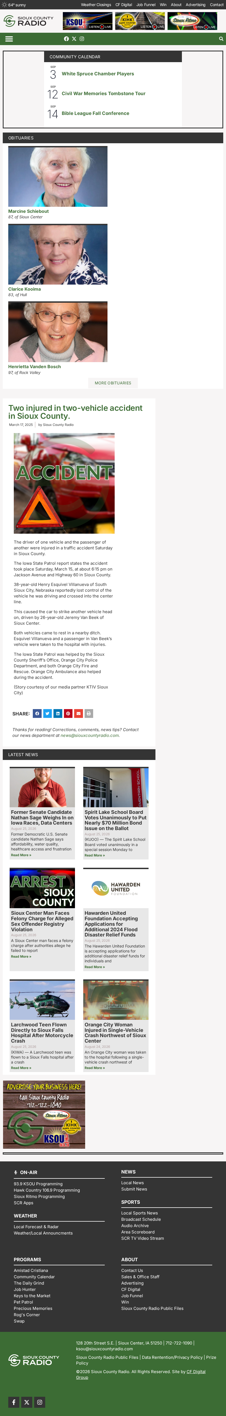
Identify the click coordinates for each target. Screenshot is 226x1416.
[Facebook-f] (13, 1402)
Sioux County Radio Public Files (107, 1357)
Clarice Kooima (24, 289)
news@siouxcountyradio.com (90, 735)
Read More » (21, 855)
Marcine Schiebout (28, 211)
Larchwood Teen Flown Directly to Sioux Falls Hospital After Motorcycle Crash (42, 1033)
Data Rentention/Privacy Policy (172, 1357)
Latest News (23, 754)
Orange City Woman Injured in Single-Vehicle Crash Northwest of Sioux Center (115, 1033)
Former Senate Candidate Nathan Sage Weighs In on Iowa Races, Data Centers (42, 817)
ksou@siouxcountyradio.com (104, 1348)
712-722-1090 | (180, 1343)
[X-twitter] (74, 38)
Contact (217, 4)
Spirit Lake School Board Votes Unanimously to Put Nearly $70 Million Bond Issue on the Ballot (116, 820)
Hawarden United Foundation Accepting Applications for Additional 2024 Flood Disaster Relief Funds (111, 924)
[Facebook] (66, 38)
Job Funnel (145, 4)
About (176, 4)
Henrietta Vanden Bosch (34, 366)
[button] (9, 39)
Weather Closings (96, 4)
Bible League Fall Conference (95, 113)
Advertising (196, 4)
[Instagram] (81, 38)
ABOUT (129, 1259)
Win (163, 4)
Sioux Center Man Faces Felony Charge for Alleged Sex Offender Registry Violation (42, 921)
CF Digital (123, 4)
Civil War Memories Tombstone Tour (104, 93)
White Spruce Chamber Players (98, 73)
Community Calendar (75, 56)
